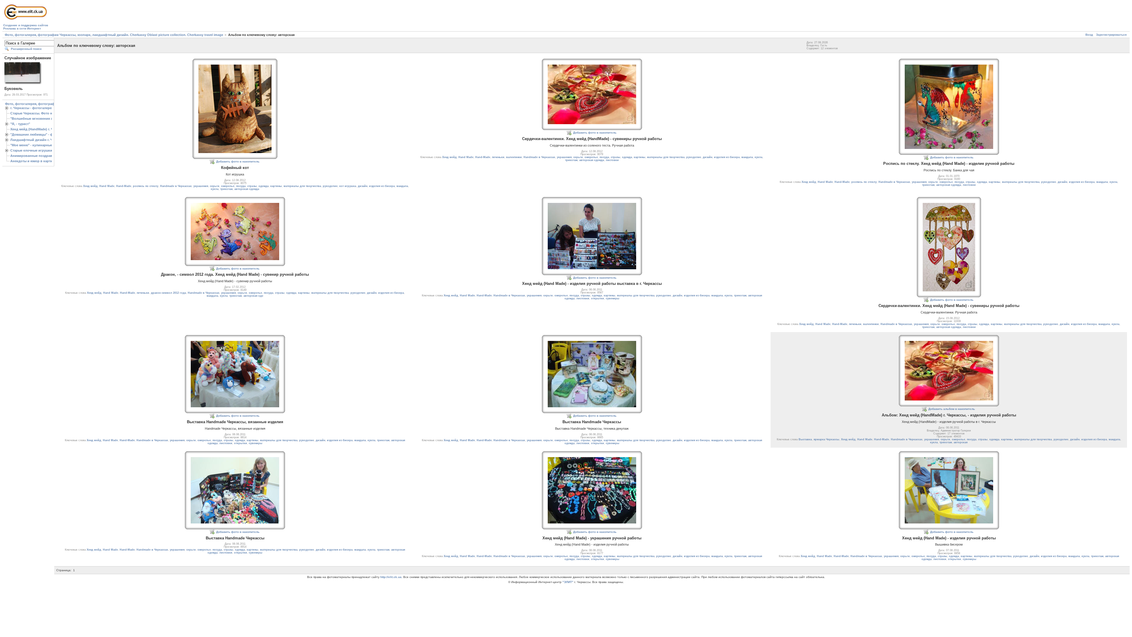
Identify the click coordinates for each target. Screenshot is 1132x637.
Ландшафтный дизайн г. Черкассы (38, 140)
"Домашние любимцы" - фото (34, 134)
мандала (402, 186)
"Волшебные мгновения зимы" (35, 118)
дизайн (362, 186)
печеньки (498, 157)
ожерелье (227, 186)
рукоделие (330, 186)
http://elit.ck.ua (391, 577)
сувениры (612, 298)
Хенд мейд (90, 186)
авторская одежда (246, 189)
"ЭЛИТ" (567, 582)
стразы (252, 186)
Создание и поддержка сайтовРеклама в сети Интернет (25, 27)
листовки (612, 160)
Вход (1089, 34)
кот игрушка (347, 186)
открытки (597, 298)
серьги (214, 186)
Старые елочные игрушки (31, 150)
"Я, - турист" (20, 124)
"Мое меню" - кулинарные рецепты (38, 145)
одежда (264, 186)
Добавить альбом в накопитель (951, 409)
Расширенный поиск (26, 48)
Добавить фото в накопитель (237, 161)
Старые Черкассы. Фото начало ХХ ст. (40, 113)
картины (276, 186)
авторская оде (253, 295)
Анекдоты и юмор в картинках (35, 161)
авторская (961, 442)
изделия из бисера (382, 186)
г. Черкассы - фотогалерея (31, 108)
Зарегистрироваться (1111, 34)
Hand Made (106, 186)
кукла (214, 189)
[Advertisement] (156, 16)
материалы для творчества (302, 186)
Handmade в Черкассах (176, 186)
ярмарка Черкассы (826, 439)
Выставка (805, 439)
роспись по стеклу (145, 186)
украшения (200, 186)
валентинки (514, 157)
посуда (241, 186)
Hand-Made (123, 186)
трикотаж (226, 189)
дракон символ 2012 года (168, 292)
